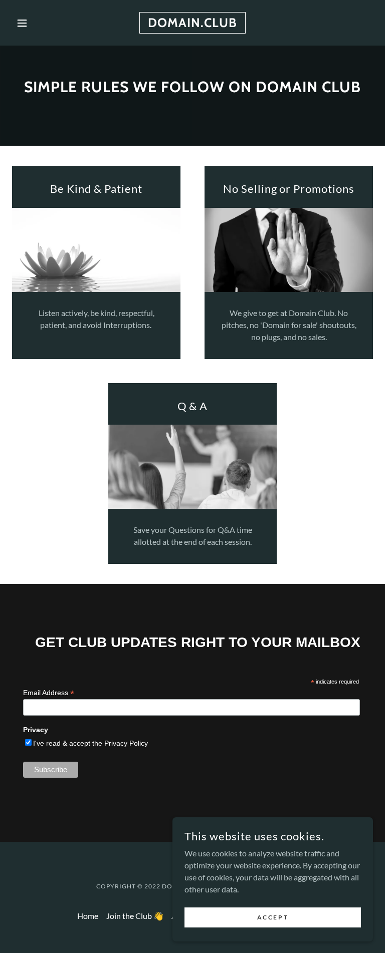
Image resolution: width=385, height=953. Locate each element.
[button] (39, 23)
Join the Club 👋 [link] (134, 915)
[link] (192, 24)
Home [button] (87, 915)
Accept (272, 917)
